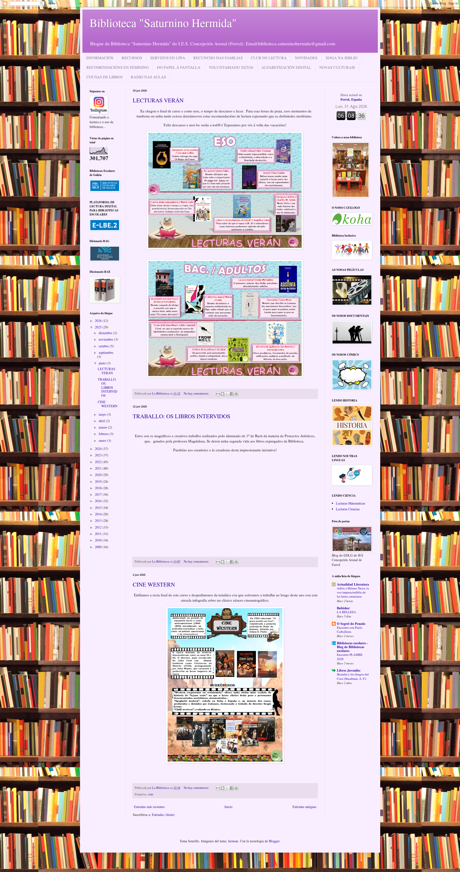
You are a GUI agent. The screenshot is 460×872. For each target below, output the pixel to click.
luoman (233, 841)
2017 (99, 494)
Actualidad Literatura (353, 584)
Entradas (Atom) (163, 814)
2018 (99, 488)
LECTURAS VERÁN (158, 100)
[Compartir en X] (227, 393)
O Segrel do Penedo (351, 623)
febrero (104, 433)
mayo (103, 414)
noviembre (106, 339)
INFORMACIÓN (100, 57)
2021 (99, 468)
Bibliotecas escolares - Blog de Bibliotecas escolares (352, 646)
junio (103, 363)
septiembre (106, 352)
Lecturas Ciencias (348, 509)
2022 (99, 461)
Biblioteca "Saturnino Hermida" (163, 22)
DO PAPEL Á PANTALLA (179, 67)
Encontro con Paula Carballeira (349, 629)
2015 (99, 507)
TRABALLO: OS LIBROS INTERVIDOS (181, 416)
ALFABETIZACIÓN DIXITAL (286, 67)
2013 (99, 520)
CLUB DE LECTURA (269, 57)
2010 (99, 540)
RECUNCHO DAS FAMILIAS (218, 57)
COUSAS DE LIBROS (104, 76)
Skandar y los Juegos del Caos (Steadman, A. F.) (353, 676)
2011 (99, 533)
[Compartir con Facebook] (231, 393)
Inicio (228, 806)
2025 (99, 327)
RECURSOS (132, 57)
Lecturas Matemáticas (350, 503)
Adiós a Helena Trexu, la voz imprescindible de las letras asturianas (353, 592)
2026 (99, 320)
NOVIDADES (306, 57)
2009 (99, 547)
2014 (99, 514)
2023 (99, 455)
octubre (104, 346)
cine (150, 794)
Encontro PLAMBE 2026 (349, 656)
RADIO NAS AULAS (148, 76)
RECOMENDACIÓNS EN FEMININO (117, 67)
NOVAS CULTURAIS (337, 67)
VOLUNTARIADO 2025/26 (231, 67)
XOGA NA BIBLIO (341, 57)
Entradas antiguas (304, 806)
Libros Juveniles (348, 670)
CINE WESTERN (154, 584)
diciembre (106, 333)
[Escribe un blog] (222, 393)
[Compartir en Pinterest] (236, 393)
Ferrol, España (351, 97)
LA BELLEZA (346, 612)
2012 (99, 527)
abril (102, 421)
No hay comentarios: (197, 393)
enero (103, 440)
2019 (99, 481)
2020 (99, 474)
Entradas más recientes (149, 806)
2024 (99, 448)
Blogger (274, 841)
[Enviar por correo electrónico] (218, 393)
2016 (99, 501)
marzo (103, 427)
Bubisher (343, 607)
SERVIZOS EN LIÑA (167, 57)
